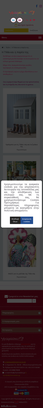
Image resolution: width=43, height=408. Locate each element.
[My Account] (30, 20)
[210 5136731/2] (27, 20)
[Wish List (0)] (34, 20)
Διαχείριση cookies (26, 220)
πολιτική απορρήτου (15, 210)
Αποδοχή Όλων (15, 220)
